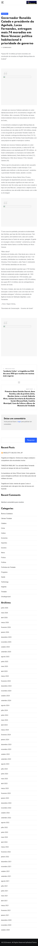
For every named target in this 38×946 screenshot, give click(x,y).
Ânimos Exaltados (7, 514)
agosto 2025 (5, 657)
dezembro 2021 (6, 861)
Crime (3, 528)
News (3, 552)
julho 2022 (4, 827)
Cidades (3, 523)
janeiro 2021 (5, 915)
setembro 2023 (6, 759)
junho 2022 (4, 832)
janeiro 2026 (5, 632)
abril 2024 (4, 725)
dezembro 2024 (6, 686)
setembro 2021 (6, 876)
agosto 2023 (5, 764)
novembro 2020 (6, 925)
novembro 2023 (6, 749)
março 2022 (5, 847)
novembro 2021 (6, 866)
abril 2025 (4, 671)
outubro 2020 (5, 930)
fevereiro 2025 (6, 681)
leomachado (7, 47)
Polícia (3, 557)
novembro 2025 (6, 642)
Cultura (3, 533)
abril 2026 (4, 617)
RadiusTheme (32, 942)
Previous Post (10, 368)
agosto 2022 (5, 822)
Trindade (4, 592)
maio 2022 (4, 837)
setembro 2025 (6, 652)
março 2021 (5, 905)
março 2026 (5, 622)
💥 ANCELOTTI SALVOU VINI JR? (12, 453)
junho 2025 (4, 661)
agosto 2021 (5, 881)
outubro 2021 (5, 871)
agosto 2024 (5, 705)
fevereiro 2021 (6, 910)
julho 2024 (4, 710)
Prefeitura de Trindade (8, 567)
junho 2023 (4, 774)
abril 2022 (4, 842)
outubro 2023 (5, 754)
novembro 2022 (6, 808)
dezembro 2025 (6, 637)
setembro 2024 (6, 700)
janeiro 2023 (5, 798)
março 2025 (5, 676)
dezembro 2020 (6, 920)
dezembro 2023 (6, 744)
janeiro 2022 (5, 857)
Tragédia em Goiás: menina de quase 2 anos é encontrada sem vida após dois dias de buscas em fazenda (17, 486)
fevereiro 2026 (6, 627)
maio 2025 (4, 666)
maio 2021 (4, 896)
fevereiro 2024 (6, 735)
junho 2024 (4, 715)
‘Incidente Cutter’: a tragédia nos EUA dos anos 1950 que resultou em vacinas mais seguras (18, 373)
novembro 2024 (6, 691)
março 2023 (5, 788)
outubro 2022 (5, 813)
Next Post (29, 389)
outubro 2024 (5, 696)
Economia (4, 538)
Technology (4, 582)
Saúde (3, 577)
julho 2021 (4, 886)
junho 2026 (4, 608)
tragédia (3, 587)
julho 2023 (4, 769)
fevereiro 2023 (6, 793)
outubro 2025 (5, 647)
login (19, 421)
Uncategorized (6, 596)
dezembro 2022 (6, 803)
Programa (4, 572)
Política (3, 562)
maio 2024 (4, 720)
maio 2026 (4, 613)
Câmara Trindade (6, 518)
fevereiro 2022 (6, 852)
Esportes (4, 543)
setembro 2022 (6, 818)
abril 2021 (4, 901)
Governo (3, 548)
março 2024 (5, 730)
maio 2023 (4, 779)
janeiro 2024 (5, 739)
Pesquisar (31, 440)
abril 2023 (4, 783)
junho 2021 (4, 891)
